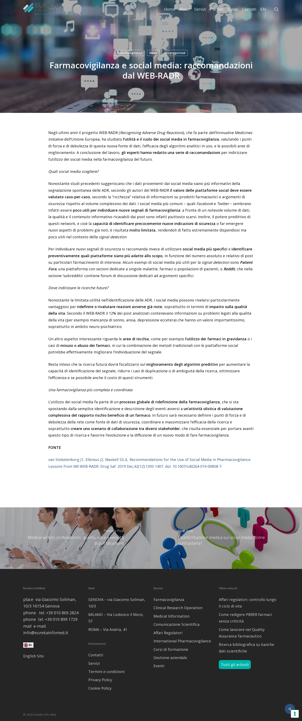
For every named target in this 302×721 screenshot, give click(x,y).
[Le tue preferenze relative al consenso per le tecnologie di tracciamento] (295, 714)
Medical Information (171, 616)
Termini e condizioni (106, 671)
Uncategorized (174, 53)
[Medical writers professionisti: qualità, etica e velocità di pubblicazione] (75, 538)
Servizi (94, 663)
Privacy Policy (100, 679)
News (153, 53)
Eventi (158, 665)
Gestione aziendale (170, 657)
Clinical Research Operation (177, 607)
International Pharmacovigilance (182, 640)
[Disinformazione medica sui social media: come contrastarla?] (226, 538)
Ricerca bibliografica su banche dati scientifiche (246, 647)
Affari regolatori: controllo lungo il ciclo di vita (247, 603)
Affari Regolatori (167, 632)
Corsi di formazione (170, 649)
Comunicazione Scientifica (176, 624)
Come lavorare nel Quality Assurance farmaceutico (242, 632)
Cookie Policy (100, 688)
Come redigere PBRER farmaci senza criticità (245, 618)
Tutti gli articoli (235, 664)
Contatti (95, 654)
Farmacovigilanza (168, 599)
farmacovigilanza (129, 53)
